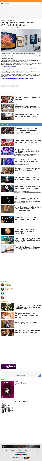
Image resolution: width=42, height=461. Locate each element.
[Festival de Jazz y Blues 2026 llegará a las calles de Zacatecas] (7, 162)
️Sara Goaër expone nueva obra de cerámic (9, 66)
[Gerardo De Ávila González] (2, 293)
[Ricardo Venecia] (2, 284)
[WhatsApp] (5, 55)
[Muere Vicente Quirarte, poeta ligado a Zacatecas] (7, 324)
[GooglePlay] (26, 454)
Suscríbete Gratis (21, 375)
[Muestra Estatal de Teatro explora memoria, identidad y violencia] (7, 200)
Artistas (17, 86)
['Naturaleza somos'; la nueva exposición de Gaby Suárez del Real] (7, 108)
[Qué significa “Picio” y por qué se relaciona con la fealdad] (7, 171)
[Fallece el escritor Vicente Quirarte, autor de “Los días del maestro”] (7, 332)
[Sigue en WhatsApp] (39, 55)
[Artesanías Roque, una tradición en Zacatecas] (7, 99)
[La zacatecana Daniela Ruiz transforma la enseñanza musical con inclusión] (7, 152)
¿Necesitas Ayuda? (21, 452)
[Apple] (24, 454)
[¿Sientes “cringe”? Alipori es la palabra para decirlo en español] (7, 220)
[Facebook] (1, 55)
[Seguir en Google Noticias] (40, 55)
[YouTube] (20, 454)
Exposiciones (3, 86)
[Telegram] (7, 55)
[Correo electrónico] (9, 55)
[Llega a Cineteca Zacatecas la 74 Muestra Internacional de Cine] (7, 116)
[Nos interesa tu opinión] (21, 446)
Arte (7, 86)
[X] (3, 55)
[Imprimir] (12, 55)
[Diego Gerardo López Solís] (2, 289)
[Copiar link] (10, 55)
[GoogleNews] (22, 454)
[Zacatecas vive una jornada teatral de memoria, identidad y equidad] (7, 180)
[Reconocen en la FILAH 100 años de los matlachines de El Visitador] (7, 142)
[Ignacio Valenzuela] (2, 297)
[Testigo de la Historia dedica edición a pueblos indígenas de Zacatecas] (7, 315)
